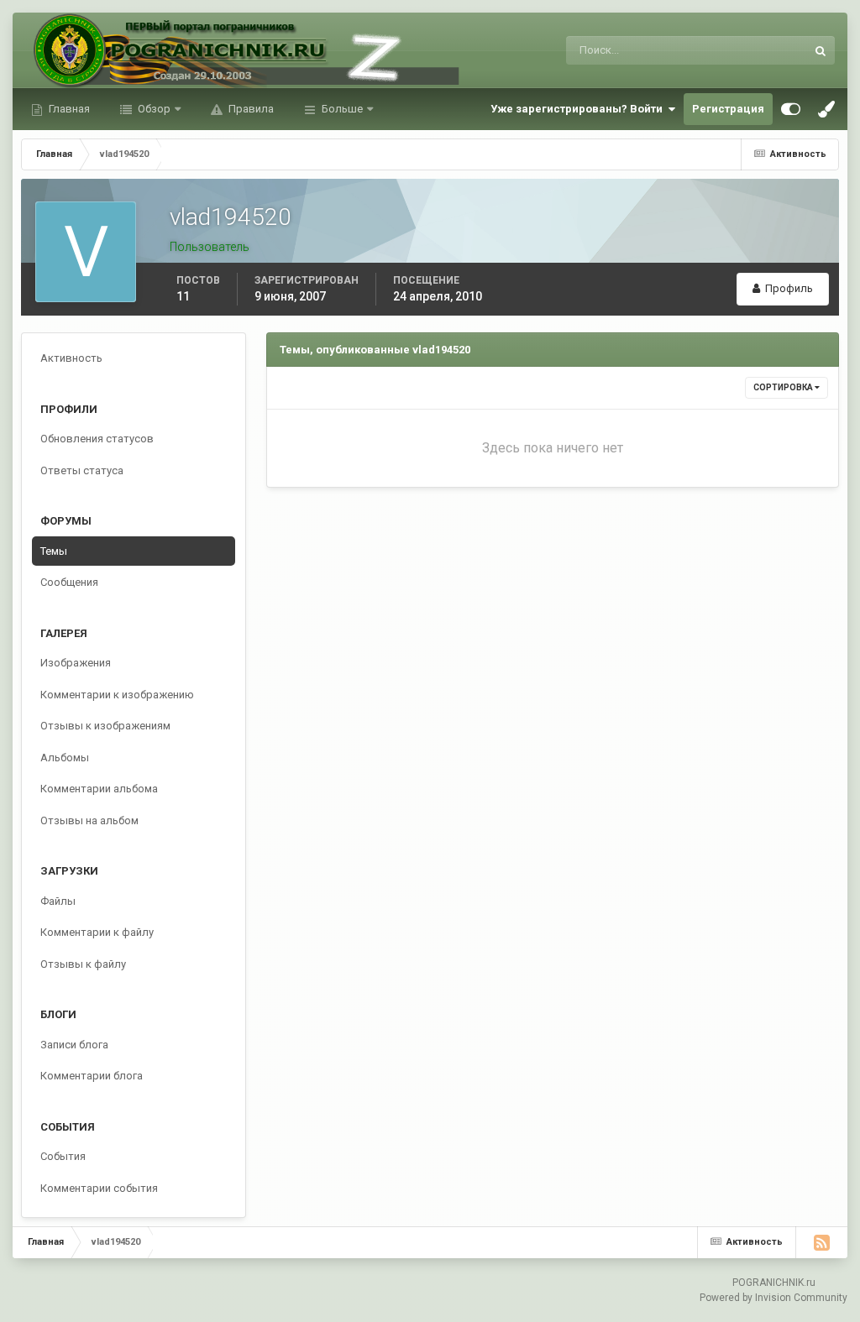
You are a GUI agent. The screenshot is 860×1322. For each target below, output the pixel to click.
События (63, 1156)
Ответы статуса (81, 470)
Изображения (75, 662)
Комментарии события (99, 1188)
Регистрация (728, 108)
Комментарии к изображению (117, 694)
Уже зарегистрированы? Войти (579, 108)
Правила (250, 108)
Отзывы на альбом (89, 820)
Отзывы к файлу (83, 964)
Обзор (152, 108)
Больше (342, 108)
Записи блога (74, 1044)
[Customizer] (791, 109)
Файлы (58, 901)
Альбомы (64, 757)
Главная (68, 108)
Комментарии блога (91, 1075)
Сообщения (69, 582)
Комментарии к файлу (97, 932)
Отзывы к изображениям (105, 725)
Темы (53, 551)
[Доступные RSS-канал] (821, 1242)
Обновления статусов (731, 50)
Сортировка (784, 387)
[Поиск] (820, 50)
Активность (71, 358)
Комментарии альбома (99, 788)
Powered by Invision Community (773, 1298)
